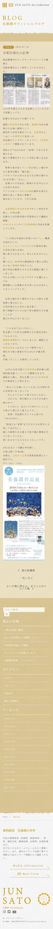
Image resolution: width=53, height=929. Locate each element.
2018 (7, 779)
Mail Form (31, 873)
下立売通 (24, 455)
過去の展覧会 (11, 701)
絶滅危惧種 (38, 124)
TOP (5, 817)
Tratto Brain (41, 921)
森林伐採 (8, 347)
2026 (7, 718)
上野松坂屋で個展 (13, 630)
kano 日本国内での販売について (21, 637)
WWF (6, 224)
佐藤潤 (37, 132)
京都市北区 (19, 136)
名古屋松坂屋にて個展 (16, 645)
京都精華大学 (12, 209)
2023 (7, 741)
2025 (7, 726)
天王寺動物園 (28, 224)
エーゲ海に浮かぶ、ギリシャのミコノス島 (26, 587)
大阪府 (28, 199)
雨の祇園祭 (28, 570)
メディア (9, 685)
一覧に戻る (26, 578)
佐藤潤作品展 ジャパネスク (19, 660)
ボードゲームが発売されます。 (20, 653)
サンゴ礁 (27, 167)
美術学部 (24, 209)
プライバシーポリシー (15, 918)
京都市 (44, 140)
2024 (7, 734)
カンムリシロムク (12, 246)
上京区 (6, 144)
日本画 (28, 191)
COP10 (21, 373)
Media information (28, 865)
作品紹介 (9, 693)
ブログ (8, 47)
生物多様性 (14, 124)
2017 (7, 787)
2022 (7, 749)
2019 (7, 772)
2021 (7, 756)
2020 (7, 764)
